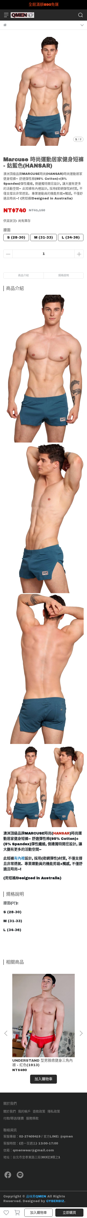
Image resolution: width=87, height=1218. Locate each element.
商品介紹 (23, 275)
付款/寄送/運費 (13, 1118)
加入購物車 (38, 1212)
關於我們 (9, 1111)
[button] (81, 1033)
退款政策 (39, 1111)
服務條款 (32, 1118)
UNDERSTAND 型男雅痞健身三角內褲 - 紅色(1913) (42, 1063)
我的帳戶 (24, 1111)
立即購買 (69, 1212)
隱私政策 (54, 1111)
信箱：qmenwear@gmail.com (28, 1150)
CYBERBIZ (55, 1201)
